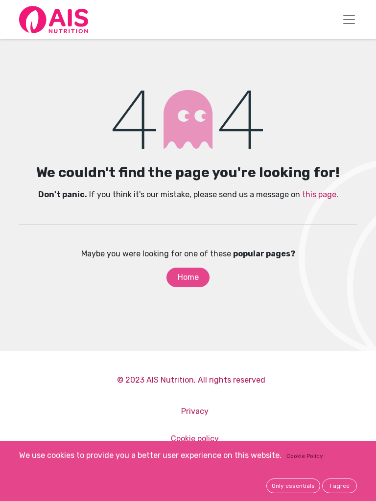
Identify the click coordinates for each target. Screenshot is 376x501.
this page (319, 194)
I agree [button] (340, 485)
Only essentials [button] (293, 485)
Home (188, 277)
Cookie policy (195, 438)
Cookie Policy (304, 456)
